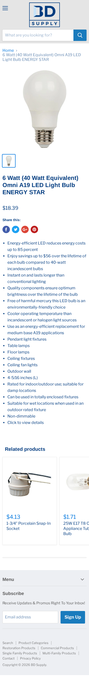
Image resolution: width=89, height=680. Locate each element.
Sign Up (73, 617)
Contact (8, 658)
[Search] (80, 35)
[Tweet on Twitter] (15, 229)
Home (8, 50)
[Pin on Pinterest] (34, 229)
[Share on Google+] (25, 229)
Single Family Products (19, 653)
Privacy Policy (30, 658)
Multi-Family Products (59, 653)
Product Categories (33, 643)
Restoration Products (18, 648)
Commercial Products (57, 648)
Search (7, 643)
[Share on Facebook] (6, 229)
